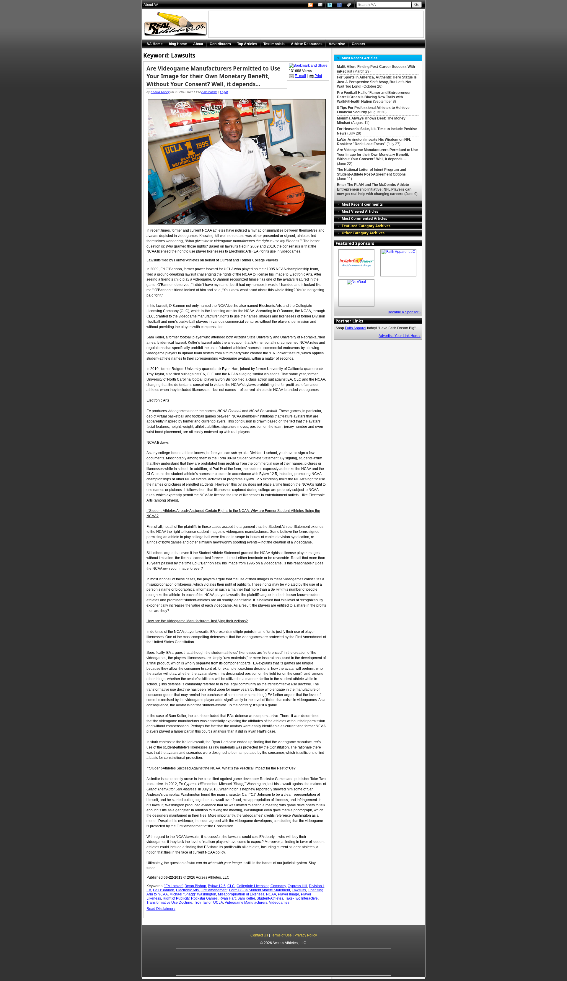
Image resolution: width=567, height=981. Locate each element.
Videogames (279, 902)
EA (148, 890)
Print (318, 76)
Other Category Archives (363, 232)
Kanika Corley (160, 92)
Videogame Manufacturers (246, 902)
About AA (151, 5)
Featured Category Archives (366, 225)
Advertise (337, 44)
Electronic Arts (187, 890)
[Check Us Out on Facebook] (340, 5)
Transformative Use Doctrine (169, 902)
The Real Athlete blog (176, 24)
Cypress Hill (297, 886)
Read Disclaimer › (160, 909)
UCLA (218, 902)
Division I (316, 886)
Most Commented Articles (364, 218)
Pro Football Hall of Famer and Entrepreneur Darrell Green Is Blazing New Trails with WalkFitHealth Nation (374, 97)
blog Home (178, 44)
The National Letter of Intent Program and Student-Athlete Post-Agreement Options (371, 172)
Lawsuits (299, 890)
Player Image (288, 894)
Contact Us (259, 935)
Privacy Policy (305, 935)
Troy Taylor (202, 902)
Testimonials (274, 44)
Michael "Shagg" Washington (193, 894)
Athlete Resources (306, 44)
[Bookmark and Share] (308, 65)
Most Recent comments (362, 204)
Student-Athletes (270, 898)
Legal (224, 92)
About (198, 44)
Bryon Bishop (195, 886)
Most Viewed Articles (360, 211)
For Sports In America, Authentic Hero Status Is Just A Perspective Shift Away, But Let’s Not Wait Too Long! (377, 82)
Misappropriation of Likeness (241, 894)
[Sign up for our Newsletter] (350, 5)
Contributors (220, 44)
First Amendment (214, 890)
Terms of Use (281, 935)
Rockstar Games (204, 898)
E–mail (300, 76)
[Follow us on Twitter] (330, 5)
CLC (231, 886)
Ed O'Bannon (163, 890)
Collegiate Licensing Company (261, 886)
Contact (358, 44)
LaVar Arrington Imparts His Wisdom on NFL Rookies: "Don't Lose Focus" (374, 141)
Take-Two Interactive (301, 898)
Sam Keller (246, 898)
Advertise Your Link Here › (400, 336)
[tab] (378, 58)
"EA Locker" (173, 886)
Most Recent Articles (359, 57)
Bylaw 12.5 (217, 886)
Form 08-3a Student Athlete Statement (259, 890)
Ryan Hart (227, 898)
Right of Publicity (176, 898)
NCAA (271, 894)
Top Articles (247, 44)
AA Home (154, 44)
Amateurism (209, 92)
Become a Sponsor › (404, 312)
